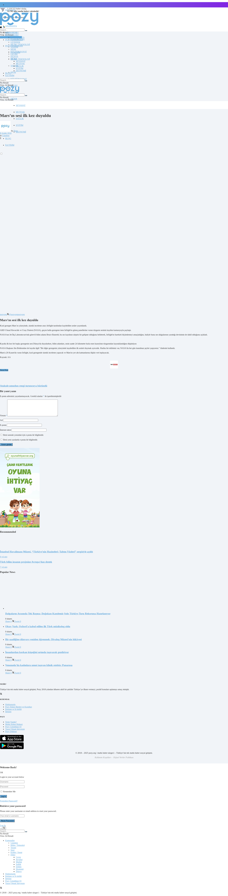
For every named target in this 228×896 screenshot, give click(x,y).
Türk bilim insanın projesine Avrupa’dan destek (26, 561)
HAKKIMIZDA (18, 37)
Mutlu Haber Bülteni (14, 724)
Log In (3, 825)
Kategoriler (10, 840)
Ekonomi (19, 869)
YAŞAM (14, 47)
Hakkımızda (10, 704)
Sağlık (18, 864)
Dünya (19, 871)
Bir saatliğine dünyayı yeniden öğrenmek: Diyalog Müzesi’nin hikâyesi (43, 639)
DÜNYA (14, 56)
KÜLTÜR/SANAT (19, 52)
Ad (1, 420)
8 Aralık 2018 (5, 133)
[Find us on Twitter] (1, 888)
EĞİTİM (19, 125)
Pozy (16, 131)
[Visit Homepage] (19, 25)
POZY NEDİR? (12, 35)
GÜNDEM (15, 42)
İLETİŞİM (9, 75)
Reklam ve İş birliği (13, 709)
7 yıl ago (3, 567)
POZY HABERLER (14, 40)
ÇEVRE (14, 85)
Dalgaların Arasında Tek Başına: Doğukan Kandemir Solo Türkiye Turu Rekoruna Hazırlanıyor (57, 613)
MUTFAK (20, 112)
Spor (13, 850)
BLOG (8, 138)
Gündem (5, 135)
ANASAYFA (11, 26)
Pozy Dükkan (11, 731)
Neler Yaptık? (11, 722)
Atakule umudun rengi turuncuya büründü (23, 385)
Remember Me (9, 791)
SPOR (13, 72)
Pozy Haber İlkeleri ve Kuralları (18, 707)
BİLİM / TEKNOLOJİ (20, 59)
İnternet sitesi (5, 430)
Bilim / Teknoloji (18, 845)
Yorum (3, 415)
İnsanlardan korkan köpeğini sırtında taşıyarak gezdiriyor (37, 652)
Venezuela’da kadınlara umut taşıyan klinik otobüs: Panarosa (38, 665)
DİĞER (14, 99)
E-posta (3, 425)
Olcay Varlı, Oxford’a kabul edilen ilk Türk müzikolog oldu (37, 626)
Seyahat (19, 859)
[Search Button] (26, 30)
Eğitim (18, 867)
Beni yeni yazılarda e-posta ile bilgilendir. (20, 440)
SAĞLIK (20, 118)
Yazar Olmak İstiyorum (15, 729)
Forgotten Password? (9, 801)
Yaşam (13, 848)
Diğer (13, 855)
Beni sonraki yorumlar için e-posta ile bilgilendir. (23, 435)
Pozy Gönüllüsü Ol (13, 727)
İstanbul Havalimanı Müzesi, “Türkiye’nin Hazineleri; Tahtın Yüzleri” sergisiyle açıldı (46, 551)
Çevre (18, 857)
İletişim (8, 5)
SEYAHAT (20, 105)
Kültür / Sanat (16, 852)
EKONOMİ (21, 132)
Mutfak (19, 862)
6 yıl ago (3, 557)
